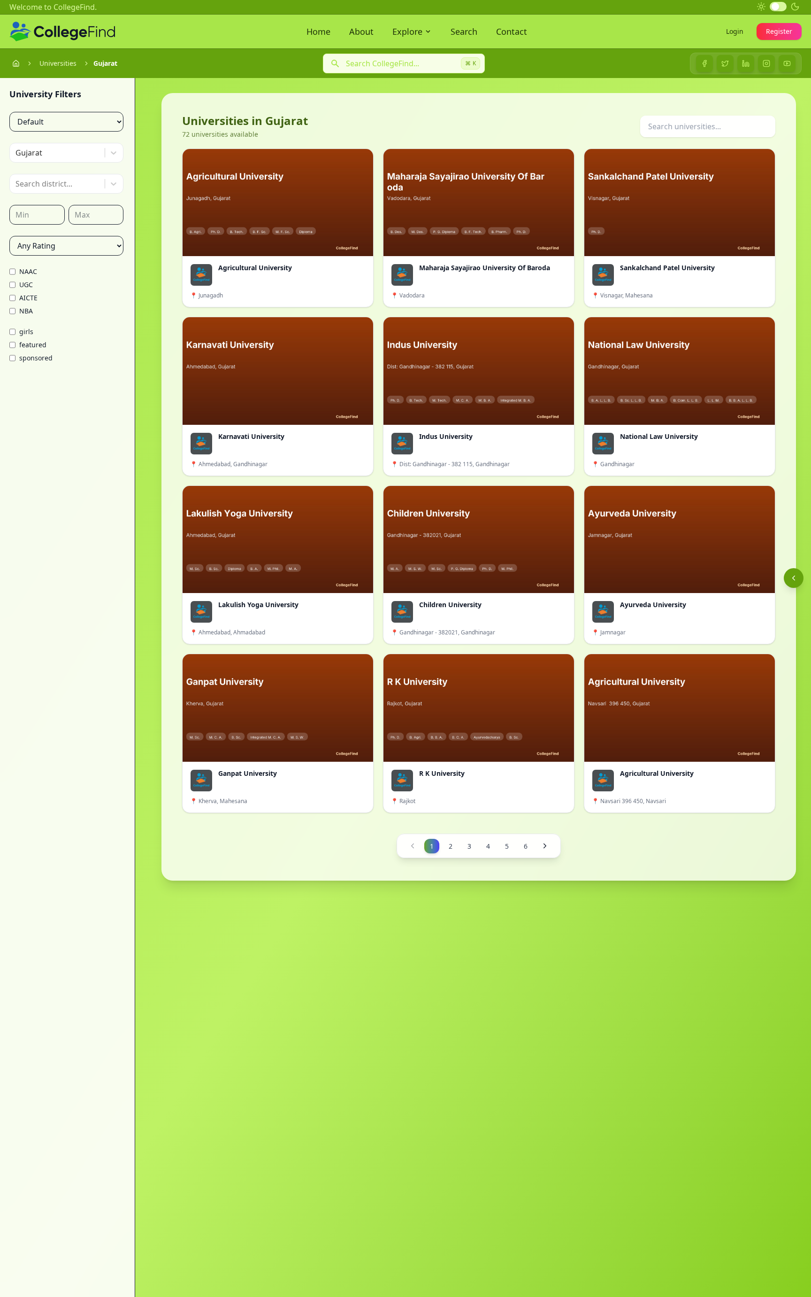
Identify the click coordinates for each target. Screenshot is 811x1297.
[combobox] (16, 152)
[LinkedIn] (745, 63)
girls (26, 331)
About (361, 31)
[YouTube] (787, 63)
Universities (58, 63)
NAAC (28, 271)
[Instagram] (766, 63)
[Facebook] (704, 63)
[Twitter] (725, 63)
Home (318, 31)
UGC (26, 284)
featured (32, 344)
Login (734, 31)
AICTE (28, 297)
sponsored (36, 357)
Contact (511, 31)
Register (779, 31)
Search (464, 31)
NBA (26, 310)
